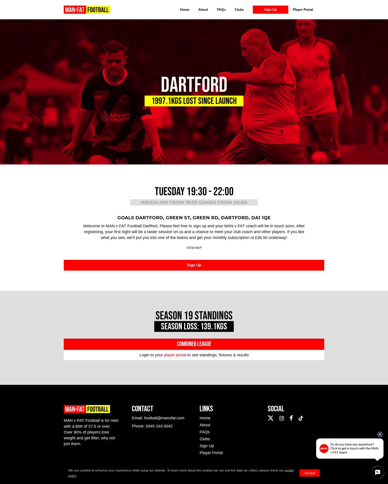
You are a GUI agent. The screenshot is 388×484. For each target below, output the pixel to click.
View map (194, 248)
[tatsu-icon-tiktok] (301, 418)
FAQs (221, 9)
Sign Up (270, 9)
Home (184, 9)
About (203, 9)
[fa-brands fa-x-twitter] (272, 418)
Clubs (239, 9)
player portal (175, 355)
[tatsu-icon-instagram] (282, 418)
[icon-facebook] (292, 418)
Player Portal (303, 9)
